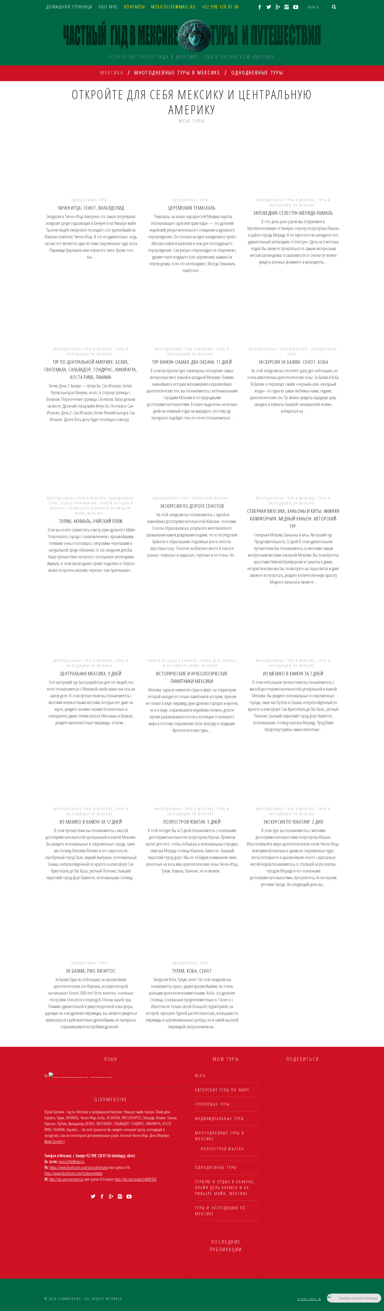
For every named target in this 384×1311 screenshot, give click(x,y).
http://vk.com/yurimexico (66, 1179)
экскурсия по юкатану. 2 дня (293, 821)
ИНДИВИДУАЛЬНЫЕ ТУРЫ (219, 1118)
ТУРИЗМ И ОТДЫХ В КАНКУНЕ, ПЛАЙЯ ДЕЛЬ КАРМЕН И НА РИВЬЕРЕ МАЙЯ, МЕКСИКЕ (91, 508)
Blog (200, 1075)
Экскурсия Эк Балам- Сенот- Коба (293, 361)
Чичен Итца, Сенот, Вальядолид (91, 207)
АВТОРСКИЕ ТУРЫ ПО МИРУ (222, 1090)
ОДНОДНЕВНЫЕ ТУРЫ (89, 200)
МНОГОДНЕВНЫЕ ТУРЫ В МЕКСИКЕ (285, 200)
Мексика (111, 72)
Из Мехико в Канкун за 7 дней (293, 673)
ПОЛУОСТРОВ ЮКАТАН (78, 503)
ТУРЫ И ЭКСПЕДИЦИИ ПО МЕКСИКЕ (299, 202)
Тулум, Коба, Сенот (192, 970)
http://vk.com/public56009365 (136, 1179)
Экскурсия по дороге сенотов (192, 506)
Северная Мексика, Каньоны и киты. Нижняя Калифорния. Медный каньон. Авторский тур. (293, 518)
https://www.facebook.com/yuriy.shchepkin (78, 1167)
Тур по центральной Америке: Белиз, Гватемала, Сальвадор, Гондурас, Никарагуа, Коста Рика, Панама (90, 369)
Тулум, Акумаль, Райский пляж (91, 521)
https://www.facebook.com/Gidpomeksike (73, 1173)
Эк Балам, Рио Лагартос (91, 970)
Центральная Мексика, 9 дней (90, 673)
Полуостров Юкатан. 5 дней (192, 821)
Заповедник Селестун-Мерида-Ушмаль (293, 212)
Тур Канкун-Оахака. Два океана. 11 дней (192, 361)
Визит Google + (54, 1141)
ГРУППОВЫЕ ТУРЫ (212, 1104)
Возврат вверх (308, 1299)
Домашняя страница (69, 7)
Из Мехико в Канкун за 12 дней (91, 821)
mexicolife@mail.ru (71, 1161)
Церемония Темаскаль (192, 207)
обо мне (108, 7)
